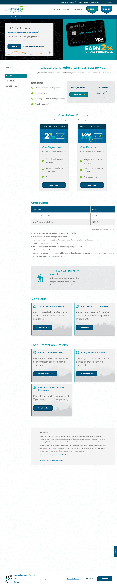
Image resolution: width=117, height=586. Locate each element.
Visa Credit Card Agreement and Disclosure (54, 455)
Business (66, 9)
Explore (77, 9)
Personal (55, 9)
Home (6, 17)
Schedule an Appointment (96, 2)
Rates (80, 2)
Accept (104, 579)
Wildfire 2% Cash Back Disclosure (51, 460)
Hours (86, 2)
